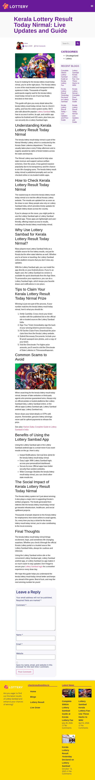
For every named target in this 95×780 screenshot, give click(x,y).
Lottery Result (37, 702)
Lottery (69, 58)
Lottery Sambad (43, 112)
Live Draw (35, 707)
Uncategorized (72, 56)
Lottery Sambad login (34, 567)
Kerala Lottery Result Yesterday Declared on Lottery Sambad (65, 95)
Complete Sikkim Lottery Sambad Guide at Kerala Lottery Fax (64, 77)
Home (33, 691)
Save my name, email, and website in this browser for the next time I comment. (34, 666)
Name (19, 635)
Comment (21, 605)
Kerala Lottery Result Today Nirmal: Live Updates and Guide (75, 113)
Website (19, 653)
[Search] (78, 43)
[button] (92, 6)
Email (19, 644)
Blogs (33, 697)
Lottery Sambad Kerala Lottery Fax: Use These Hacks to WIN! (75, 77)
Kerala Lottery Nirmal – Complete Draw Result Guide (76, 95)
